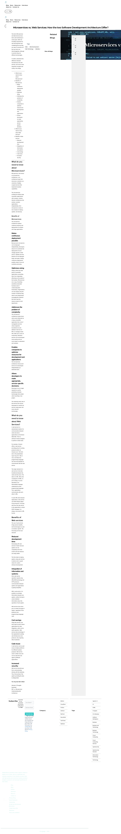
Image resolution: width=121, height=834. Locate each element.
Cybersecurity (96, 746)
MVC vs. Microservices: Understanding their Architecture (17, 691)
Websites (37, 49)
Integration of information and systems (20, 148)
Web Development (34, 46)
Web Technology (29, 49)
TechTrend (63, 720)
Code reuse (19, 153)
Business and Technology (96, 726)
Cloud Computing (95, 736)
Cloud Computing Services (95, 742)
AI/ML (94, 707)
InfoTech (62, 710)
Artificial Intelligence (95, 718)
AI (93, 704)
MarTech (63, 714)
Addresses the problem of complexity (20, 98)
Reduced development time (20, 142)
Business (95, 722)
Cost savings (20, 151)
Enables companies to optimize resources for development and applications (20, 107)
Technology (95, 760)
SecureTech (63, 717)
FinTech (62, 707)
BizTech (62, 701)
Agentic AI (95, 701)
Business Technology (95, 731)
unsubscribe (28, 726)
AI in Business (96, 714)
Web (26, 46)
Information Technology (95, 755)
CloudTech (63, 704)
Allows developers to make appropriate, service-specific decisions (20, 121)
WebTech (63, 723)
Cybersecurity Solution (96, 750)
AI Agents (95, 710)
